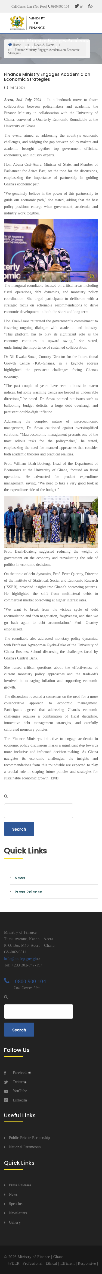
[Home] (27, 23)
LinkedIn (20, 1100)
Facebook (20, 1073)
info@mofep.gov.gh (20, 959)
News (13, 1194)
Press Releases (20, 1185)
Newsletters (18, 1213)
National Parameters (25, 1147)
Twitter (18, 1082)
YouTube (20, 1091)
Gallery (15, 1222)
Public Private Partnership (29, 1138)
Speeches (16, 1204)
